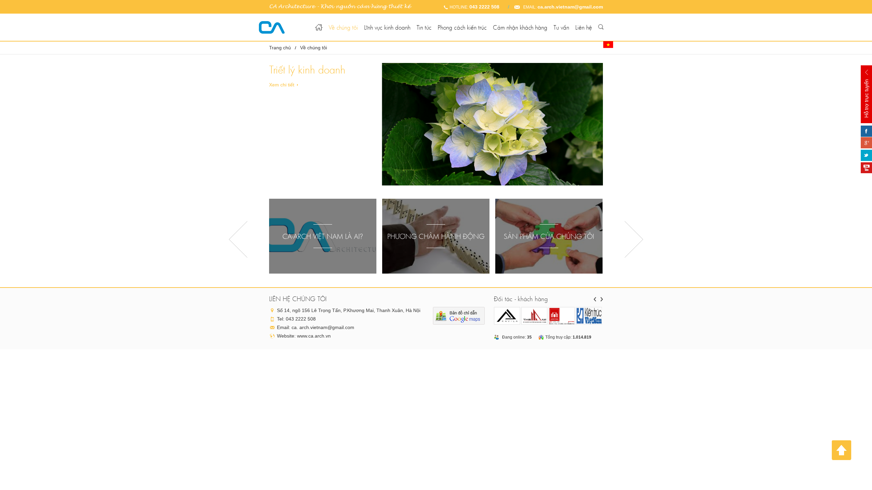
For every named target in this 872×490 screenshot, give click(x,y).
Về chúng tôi (343, 27)
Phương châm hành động (435, 236)
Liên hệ (583, 27)
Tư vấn (561, 27)
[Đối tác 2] (534, 316)
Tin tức (424, 27)
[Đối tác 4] (589, 316)
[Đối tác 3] (562, 316)
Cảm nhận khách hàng (520, 27)
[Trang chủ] (319, 22)
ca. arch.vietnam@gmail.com (323, 327)
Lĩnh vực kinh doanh (387, 27)
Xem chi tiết (281, 84)
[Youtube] (866, 167)
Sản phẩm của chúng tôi (549, 236)
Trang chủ (280, 47)
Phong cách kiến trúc (462, 27)
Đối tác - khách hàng (521, 299)
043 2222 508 (484, 7)
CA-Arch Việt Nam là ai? (322, 236)
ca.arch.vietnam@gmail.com (570, 7)
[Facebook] (866, 131)
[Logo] (282, 27)
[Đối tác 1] (507, 316)
